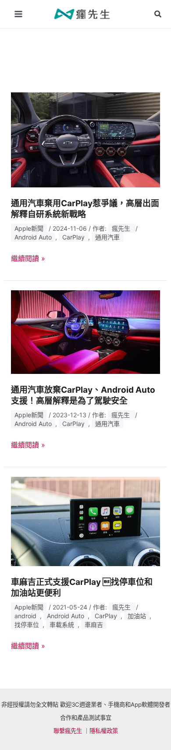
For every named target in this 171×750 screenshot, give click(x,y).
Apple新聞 (28, 228)
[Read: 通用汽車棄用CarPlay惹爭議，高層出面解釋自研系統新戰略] (85, 139)
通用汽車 (107, 237)
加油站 (137, 616)
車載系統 (62, 624)
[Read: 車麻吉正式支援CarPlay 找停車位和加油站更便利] (85, 520)
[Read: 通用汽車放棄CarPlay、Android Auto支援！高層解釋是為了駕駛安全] (85, 331)
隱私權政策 (103, 730)
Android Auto (33, 237)
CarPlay (73, 237)
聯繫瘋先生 (67, 730)
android (25, 616)
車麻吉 (94, 624)
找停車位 (26, 624)
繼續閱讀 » (28, 258)
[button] (158, 14)
